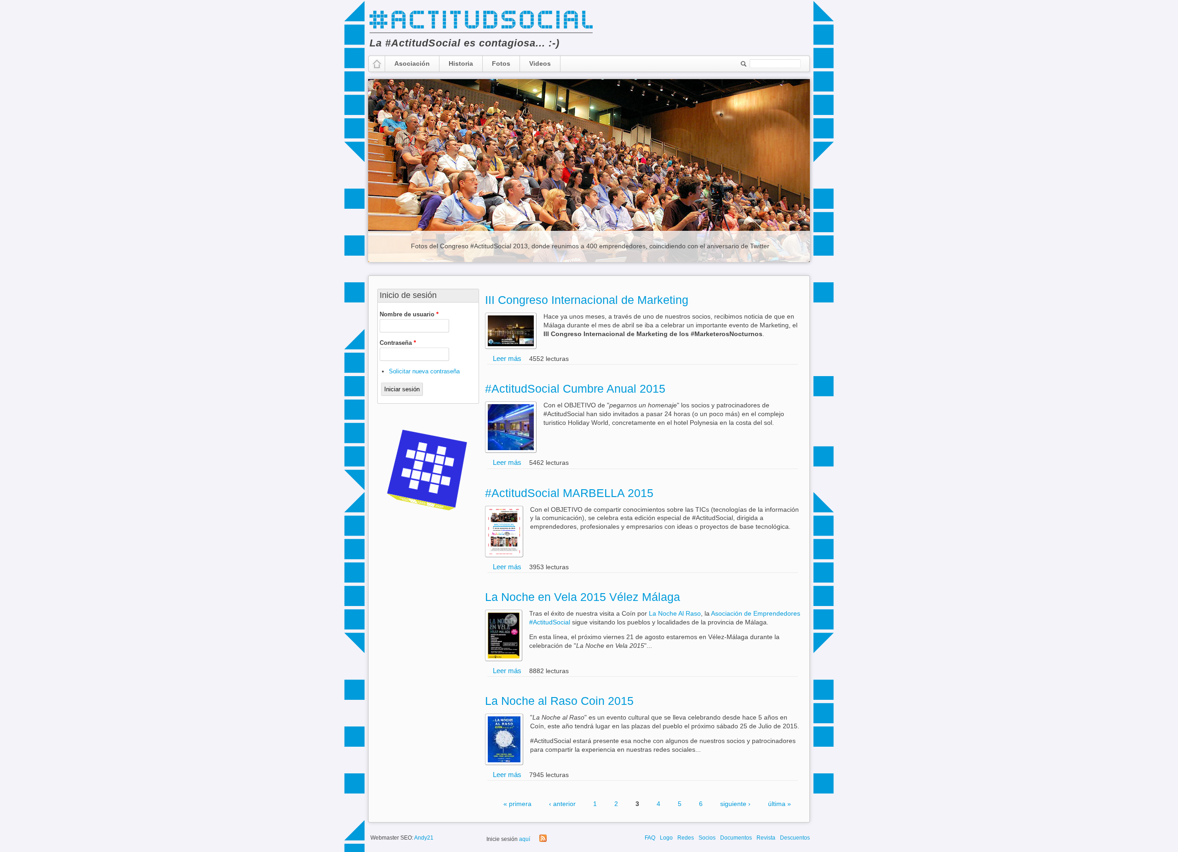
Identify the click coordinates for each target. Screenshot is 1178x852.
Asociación (412, 63)
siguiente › (735, 803)
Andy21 (423, 838)
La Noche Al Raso (675, 613)
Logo (666, 838)
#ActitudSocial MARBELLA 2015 (569, 492)
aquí (524, 839)
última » (779, 803)
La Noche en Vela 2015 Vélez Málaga (582, 596)
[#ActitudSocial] (481, 32)
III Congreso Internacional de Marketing (586, 299)
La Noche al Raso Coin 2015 (559, 700)
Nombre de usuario (409, 314)
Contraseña (398, 342)
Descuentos (795, 838)
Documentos (736, 838)
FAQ (650, 838)
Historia (461, 63)
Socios (707, 838)
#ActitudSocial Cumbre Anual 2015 (575, 388)
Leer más (507, 358)
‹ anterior (562, 803)
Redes (685, 838)
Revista (765, 838)
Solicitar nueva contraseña (424, 371)
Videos (540, 63)
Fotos (501, 63)
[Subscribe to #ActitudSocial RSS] (543, 840)
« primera (517, 803)
